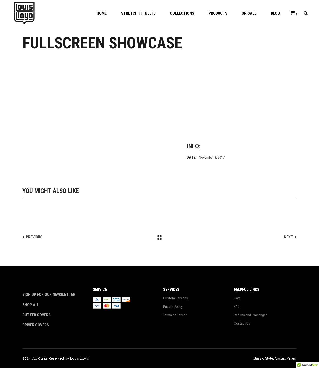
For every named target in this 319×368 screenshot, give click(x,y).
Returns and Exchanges (250, 315)
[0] (293, 13)
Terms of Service (175, 315)
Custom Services (175, 298)
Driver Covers (36, 325)
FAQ (237, 306)
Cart (237, 298)
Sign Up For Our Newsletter (48, 294)
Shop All (30, 304)
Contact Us (242, 323)
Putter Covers (36, 315)
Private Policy (173, 306)
